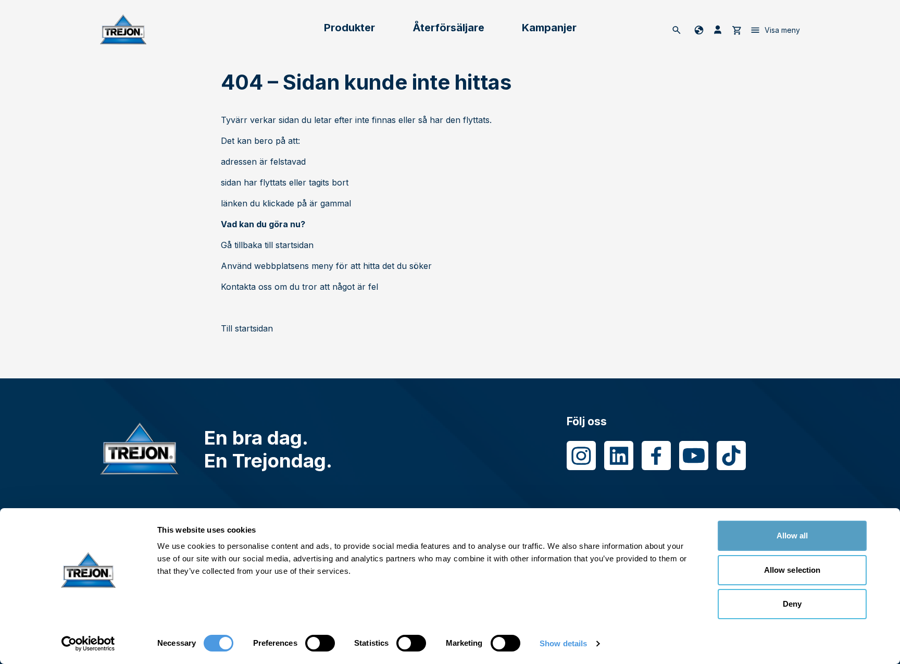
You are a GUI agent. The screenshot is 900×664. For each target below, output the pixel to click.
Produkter (349, 27)
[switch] (320, 643)
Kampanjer (549, 27)
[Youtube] (693, 455)
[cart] (736, 29)
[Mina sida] (717, 29)
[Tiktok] (731, 455)
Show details (563, 643)
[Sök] (676, 29)
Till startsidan (247, 328)
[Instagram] (581, 455)
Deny (792, 603)
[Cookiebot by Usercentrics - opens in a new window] (88, 643)
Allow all (792, 535)
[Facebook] (656, 455)
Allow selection (792, 569)
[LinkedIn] (618, 455)
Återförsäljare (448, 27)
